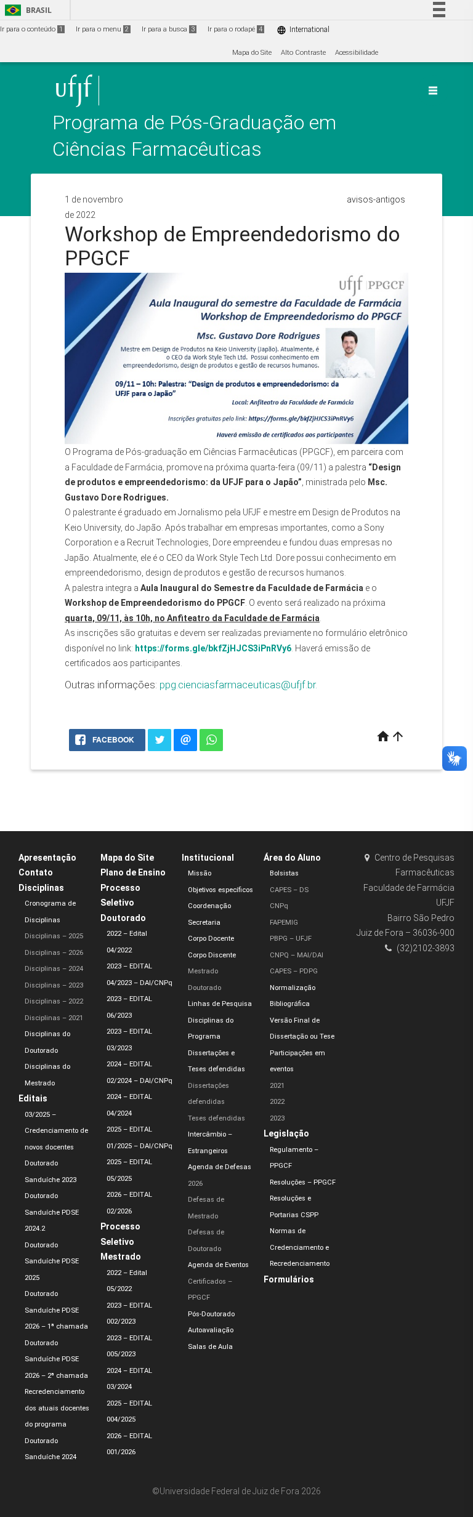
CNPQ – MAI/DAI (296, 955)
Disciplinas (41, 888)
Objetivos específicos (220, 890)
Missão (199, 873)
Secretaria (204, 923)
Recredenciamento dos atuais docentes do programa (57, 1408)
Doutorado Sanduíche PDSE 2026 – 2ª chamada (56, 1359)
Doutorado (204, 988)
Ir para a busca (168, 29)
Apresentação (47, 858)
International (303, 29)
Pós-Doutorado (211, 1314)
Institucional (208, 858)
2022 (277, 1102)
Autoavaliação (210, 1330)
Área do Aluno (292, 858)
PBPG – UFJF (291, 939)
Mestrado (203, 971)
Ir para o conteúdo (31, 29)
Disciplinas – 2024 (54, 969)
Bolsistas (284, 873)
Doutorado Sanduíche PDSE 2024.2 (52, 1212)
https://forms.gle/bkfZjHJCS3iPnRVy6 (213, 648)
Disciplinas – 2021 (54, 1018)
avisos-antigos (376, 199)
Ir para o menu (102, 29)
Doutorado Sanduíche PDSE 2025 (52, 1261)
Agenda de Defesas (219, 1167)
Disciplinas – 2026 (54, 953)
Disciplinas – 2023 (54, 985)
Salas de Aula (210, 1347)
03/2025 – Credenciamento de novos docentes (56, 1131)
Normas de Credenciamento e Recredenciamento (299, 1247)
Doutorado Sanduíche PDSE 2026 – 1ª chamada (56, 1310)
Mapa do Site (252, 53)
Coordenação (209, 906)
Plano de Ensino (133, 872)
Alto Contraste (303, 53)
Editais (32, 1098)
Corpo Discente (212, 955)
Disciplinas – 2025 (54, 936)
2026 (195, 1184)
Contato (35, 872)
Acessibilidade (356, 53)
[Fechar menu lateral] (433, 90)
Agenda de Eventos (218, 1265)
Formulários (289, 1279)
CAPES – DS (289, 890)
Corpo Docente (211, 939)
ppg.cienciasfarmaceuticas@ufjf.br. (238, 684)
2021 (277, 1086)
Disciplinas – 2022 (54, 1001)
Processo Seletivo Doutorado (123, 903)
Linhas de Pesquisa (220, 1004)
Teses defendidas (216, 1118)
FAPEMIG (284, 923)
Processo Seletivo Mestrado (120, 1241)
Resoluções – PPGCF (303, 1182)
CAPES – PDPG (294, 971)
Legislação (286, 1133)
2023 (277, 1118)
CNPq (279, 906)
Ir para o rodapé (235, 29)
